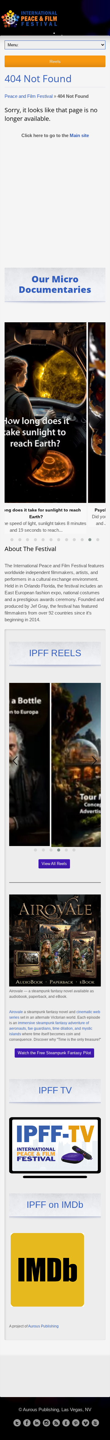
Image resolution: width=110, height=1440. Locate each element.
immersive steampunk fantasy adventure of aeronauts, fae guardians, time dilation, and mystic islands (50, 1028)
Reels (55, 61)
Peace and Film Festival (29, 96)
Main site (79, 135)
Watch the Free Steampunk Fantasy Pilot (54, 1053)
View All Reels (54, 863)
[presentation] (10, 420)
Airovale (16, 1012)
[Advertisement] (55, 200)
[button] (12, 540)
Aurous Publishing (43, 1326)
